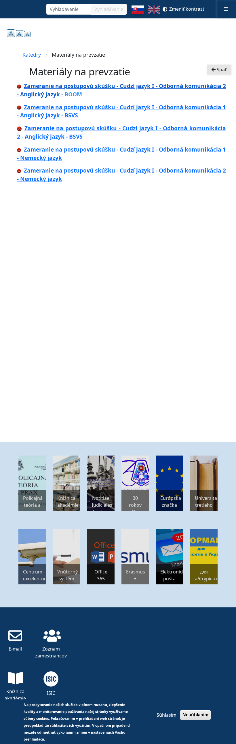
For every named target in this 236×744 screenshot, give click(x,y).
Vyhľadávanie (108, 9)
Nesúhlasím (195, 714)
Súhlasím (166, 715)
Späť (221, 69)
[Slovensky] (138, 11)
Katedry (31, 54)
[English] (154, 11)
